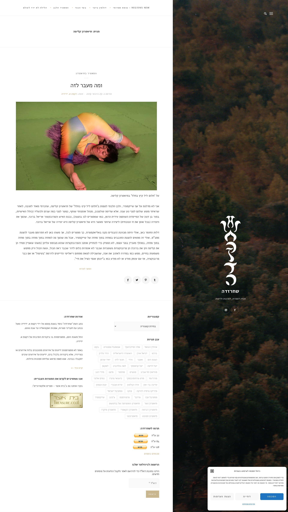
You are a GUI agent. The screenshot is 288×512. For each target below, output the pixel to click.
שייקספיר (100, 397)
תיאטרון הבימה (149, 409)
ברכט (154, 353)
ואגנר (140, 359)
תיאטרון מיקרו (108, 409)
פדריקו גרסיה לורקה (146, 391)
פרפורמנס (125, 397)
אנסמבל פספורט (112, 347)
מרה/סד (153, 378)
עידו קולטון (133, 384)
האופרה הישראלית (122, 353)
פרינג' (137, 397)
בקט (96, 347)
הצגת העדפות (222, 496)
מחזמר (121, 372)
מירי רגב (99, 372)
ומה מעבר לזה (86, 85)
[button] (212, 471)
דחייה (247, 496)
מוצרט (133, 372)
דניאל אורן (142, 353)
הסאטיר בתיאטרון (86, 73)
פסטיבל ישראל (115, 391)
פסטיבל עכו (151, 397)
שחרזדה (230, 291)
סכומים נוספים (151, 453)
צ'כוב (112, 397)
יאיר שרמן (105, 359)
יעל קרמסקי (137, 366)
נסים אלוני (99, 378)
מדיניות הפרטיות (248, 504)
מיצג (111, 372)
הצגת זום (152, 359)
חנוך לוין (119, 359)
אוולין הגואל (151, 347)
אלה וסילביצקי (132, 347)
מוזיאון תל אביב (149, 372)
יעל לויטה (152, 366)
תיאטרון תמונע (149, 416)
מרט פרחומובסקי (135, 378)
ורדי (131, 359)
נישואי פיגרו (115, 378)
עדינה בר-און (150, 384)
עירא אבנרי (116, 384)
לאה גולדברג (119, 366)
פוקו (129, 391)
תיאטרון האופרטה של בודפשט (124, 403)
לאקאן (105, 366)
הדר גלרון (104, 353)
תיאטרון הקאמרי (129, 409)
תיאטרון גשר (150, 403)
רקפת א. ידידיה (69, 94)
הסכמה (271, 496)
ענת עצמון (101, 384)
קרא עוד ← (77, 368)
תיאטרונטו (132, 416)
